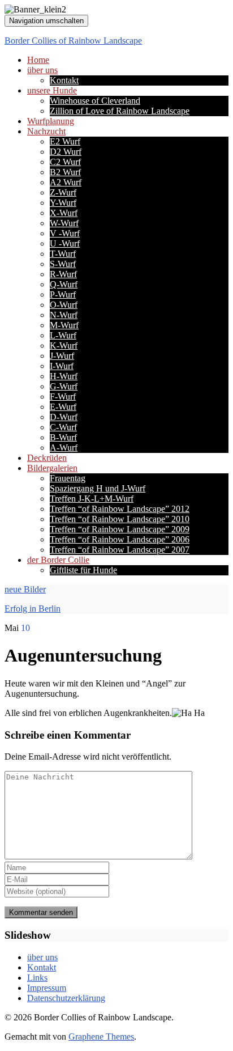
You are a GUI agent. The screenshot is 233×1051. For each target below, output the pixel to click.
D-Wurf (63, 417)
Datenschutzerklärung (66, 998)
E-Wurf (63, 407)
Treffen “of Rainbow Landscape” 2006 (119, 539)
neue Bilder (25, 589)
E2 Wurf (65, 141)
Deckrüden (47, 458)
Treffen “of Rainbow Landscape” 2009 (119, 529)
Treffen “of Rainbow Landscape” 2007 (119, 549)
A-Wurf (63, 447)
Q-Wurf (63, 284)
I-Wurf (62, 366)
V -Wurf (65, 233)
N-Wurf (63, 315)
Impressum (46, 988)
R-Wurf (63, 274)
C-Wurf (63, 427)
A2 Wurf (65, 182)
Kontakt (64, 80)
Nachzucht (46, 131)
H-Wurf (63, 376)
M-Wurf (64, 325)
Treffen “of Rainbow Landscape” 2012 (119, 509)
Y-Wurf (63, 202)
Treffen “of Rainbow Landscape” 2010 (119, 519)
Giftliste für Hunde (83, 570)
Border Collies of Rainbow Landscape (73, 40)
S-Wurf (63, 264)
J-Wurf (62, 356)
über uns (42, 70)
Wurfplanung (50, 121)
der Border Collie (58, 560)
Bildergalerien (52, 468)
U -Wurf (65, 243)
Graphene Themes (101, 1036)
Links (37, 977)
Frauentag (67, 478)
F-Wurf (63, 396)
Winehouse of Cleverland (95, 100)
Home (38, 60)
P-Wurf (63, 294)
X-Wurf (63, 213)
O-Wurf (63, 305)
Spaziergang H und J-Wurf (97, 488)
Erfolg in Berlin (33, 608)
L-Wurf (63, 335)
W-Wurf (64, 223)
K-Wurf (63, 345)
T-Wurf (63, 253)
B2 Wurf (65, 172)
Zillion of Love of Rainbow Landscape (119, 111)
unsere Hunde (52, 90)
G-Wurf (63, 386)
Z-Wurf (63, 192)
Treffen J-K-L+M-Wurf (91, 498)
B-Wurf (63, 437)
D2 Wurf (65, 151)
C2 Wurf (65, 162)
